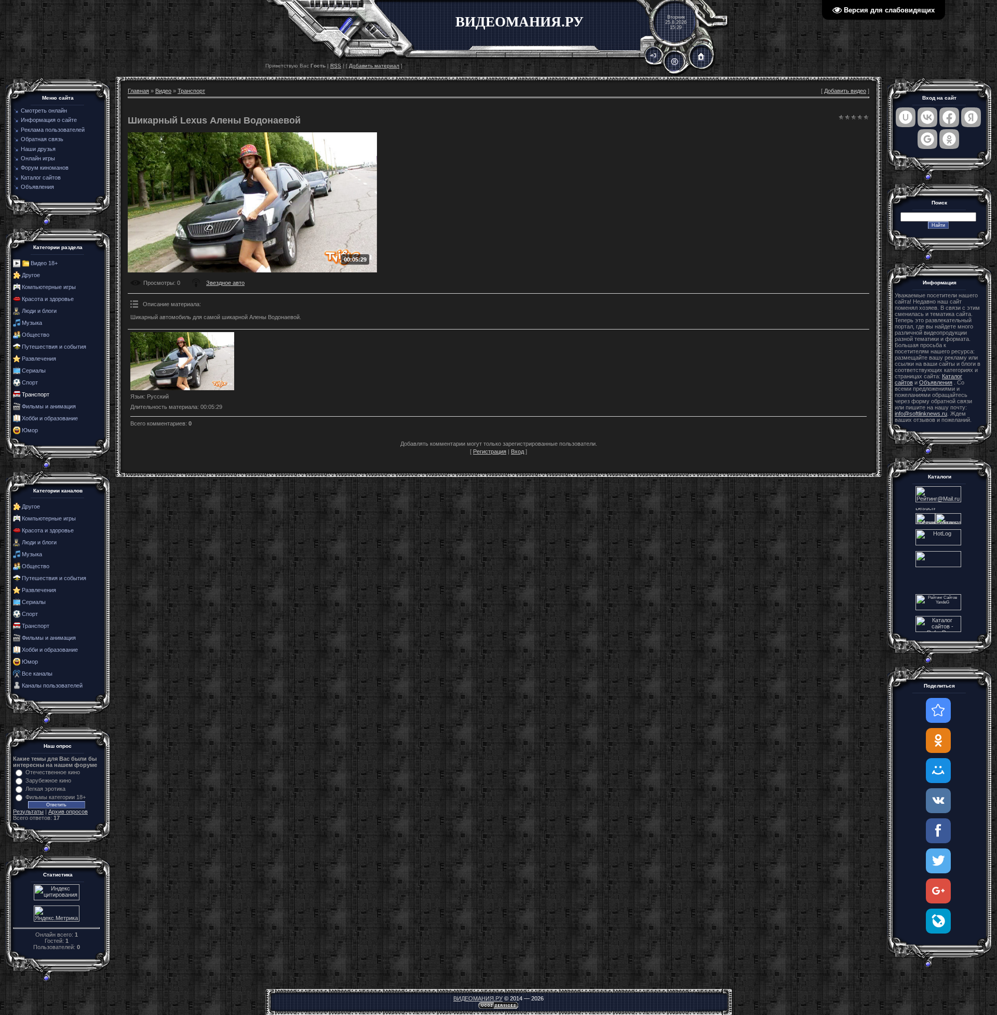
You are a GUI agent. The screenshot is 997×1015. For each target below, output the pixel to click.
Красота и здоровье (48, 299)
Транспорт (35, 394)
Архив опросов (68, 811)
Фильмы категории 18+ (55, 797)
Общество (35, 335)
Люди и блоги (39, 311)
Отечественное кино (52, 772)
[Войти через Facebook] (949, 117)
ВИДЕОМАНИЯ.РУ (478, 998)
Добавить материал (374, 65)
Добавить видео (845, 91)
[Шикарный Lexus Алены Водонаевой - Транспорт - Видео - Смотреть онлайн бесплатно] (938, 710)
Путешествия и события (54, 347)
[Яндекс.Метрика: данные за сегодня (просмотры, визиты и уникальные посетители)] (56, 914)
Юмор (30, 430)
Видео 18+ (44, 263)
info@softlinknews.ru (921, 413)
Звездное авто (225, 283)
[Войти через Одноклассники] (949, 139)
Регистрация (489, 451)
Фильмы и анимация (49, 406)
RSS (335, 65)
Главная (138, 91)
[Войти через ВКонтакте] (927, 117)
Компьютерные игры (49, 287)
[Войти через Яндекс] (971, 117)
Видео (163, 91)
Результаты (28, 811)
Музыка (32, 323)
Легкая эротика (45, 789)
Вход (517, 451)
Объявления (935, 382)
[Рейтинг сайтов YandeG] (938, 609)
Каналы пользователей (52, 685)
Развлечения (39, 358)
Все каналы (37, 673)
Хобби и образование (50, 418)
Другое (31, 275)
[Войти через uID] (905, 117)
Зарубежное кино (48, 780)
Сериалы (34, 370)
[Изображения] (182, 361)
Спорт (30, 382)
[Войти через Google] (927, 139)
